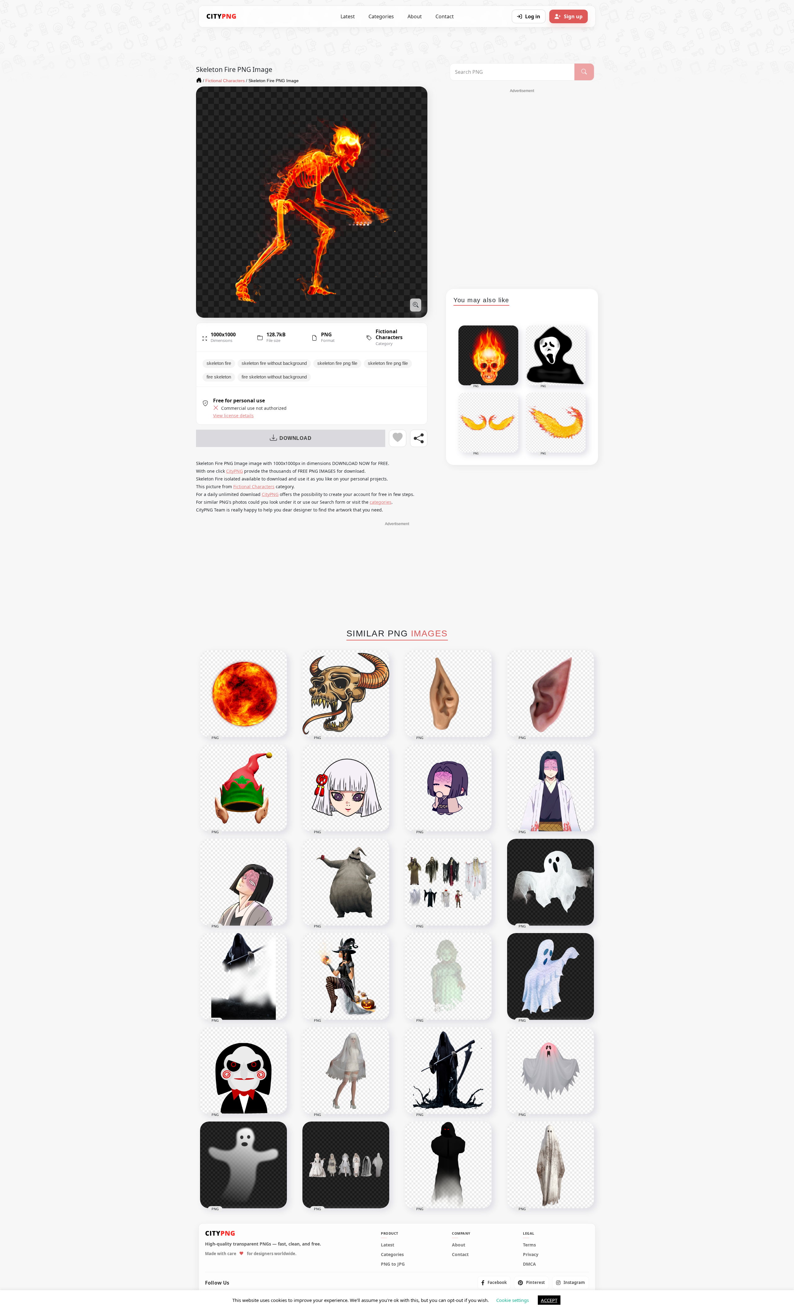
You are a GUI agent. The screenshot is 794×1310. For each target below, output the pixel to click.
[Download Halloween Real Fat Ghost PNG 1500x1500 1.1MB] (345, 882)
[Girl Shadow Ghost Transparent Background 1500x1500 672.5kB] (448, 976)
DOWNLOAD (295, 438)
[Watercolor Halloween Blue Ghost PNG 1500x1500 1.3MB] (550, 976)
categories (380, 502)
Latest (348, 16)
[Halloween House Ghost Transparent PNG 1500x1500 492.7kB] (550, 1070)
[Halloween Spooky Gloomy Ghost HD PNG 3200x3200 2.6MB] (550, 1165)
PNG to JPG (393, 1264)
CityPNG (234, 471)
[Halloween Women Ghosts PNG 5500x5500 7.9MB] (345, 1165)
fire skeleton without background (274, 376)
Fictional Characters (389, 334)
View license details (233, 415)
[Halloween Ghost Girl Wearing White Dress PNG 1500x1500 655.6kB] (345, 1070)
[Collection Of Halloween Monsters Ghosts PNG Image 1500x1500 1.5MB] (448, 882)
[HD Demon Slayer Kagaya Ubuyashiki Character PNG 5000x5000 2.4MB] (243, 882)
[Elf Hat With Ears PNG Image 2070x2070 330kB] (243, 788)
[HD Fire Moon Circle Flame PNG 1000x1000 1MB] (243, 693)
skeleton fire (219, 363)
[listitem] (494, 1283)
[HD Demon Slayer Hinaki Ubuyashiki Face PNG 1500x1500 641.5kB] (345, 788)
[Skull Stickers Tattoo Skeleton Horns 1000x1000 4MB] (345, 693)
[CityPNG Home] (221, 16)
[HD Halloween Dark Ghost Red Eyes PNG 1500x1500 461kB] (448, 1165)
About (415, 16)
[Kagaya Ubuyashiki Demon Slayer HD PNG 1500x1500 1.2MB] (550, 788)
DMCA (529, 1264)
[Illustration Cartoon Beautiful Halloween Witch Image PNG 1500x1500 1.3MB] (345, 976)
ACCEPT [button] (549, 1300)
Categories (381, 16)
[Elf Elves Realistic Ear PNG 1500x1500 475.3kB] (448, 693)
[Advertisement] (522, 187)
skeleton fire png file (337, 363)
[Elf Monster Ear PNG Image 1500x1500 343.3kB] (550, 693)
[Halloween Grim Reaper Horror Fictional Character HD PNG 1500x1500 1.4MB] (243, 976)
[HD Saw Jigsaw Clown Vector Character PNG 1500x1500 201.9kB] (243, 1070)
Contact (444, 16)
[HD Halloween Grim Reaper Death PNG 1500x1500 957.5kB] (448, 1070)
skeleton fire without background (274, 363)
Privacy (530, 1254)
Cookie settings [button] (512, 1300)
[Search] (584, 72)
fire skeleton (219, 376)
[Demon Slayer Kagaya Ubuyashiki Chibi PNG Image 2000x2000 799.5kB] (448, 788)
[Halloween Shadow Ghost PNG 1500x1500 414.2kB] (243, 1165)
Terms (529, 1245)
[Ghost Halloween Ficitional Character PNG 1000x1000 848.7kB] (550, 882)
